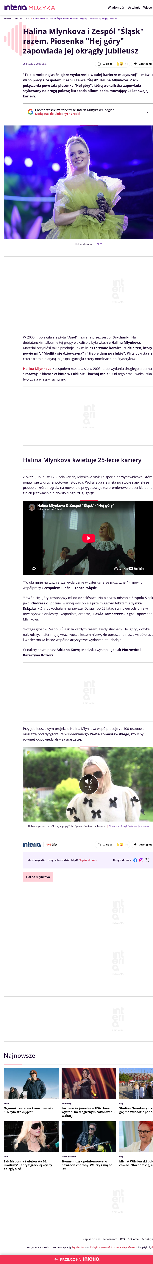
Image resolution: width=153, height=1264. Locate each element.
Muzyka (18, 18)
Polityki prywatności (101, 1247)
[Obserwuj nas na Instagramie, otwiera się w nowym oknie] (141, 860)
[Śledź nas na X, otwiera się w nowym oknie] (147, 860)
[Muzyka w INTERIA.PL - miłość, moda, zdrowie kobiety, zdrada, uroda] (42, 7)
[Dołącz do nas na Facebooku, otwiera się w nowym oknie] (135, 860)
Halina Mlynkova (38, 877)
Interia (7, 18)
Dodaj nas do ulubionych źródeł (74, 114)
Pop (27, 18)
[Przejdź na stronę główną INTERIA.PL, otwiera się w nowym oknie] (15, 7)
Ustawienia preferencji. (125, 1247)
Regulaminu (78, 1247)
